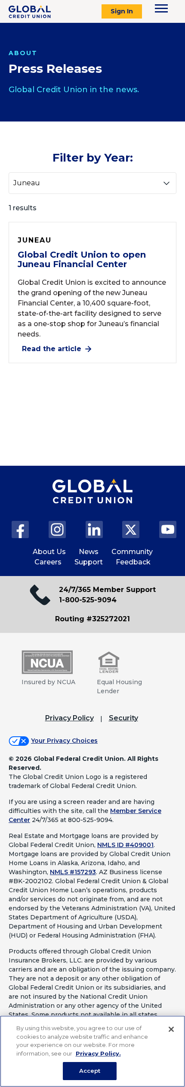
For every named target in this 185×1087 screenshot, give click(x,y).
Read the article (51, 349)
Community (132, 552)
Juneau (35, 240)
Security (123, 718)
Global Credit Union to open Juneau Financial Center (82, 259)
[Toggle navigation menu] (161, 8)
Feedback (133, 562)
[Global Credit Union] (30, 11)
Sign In (122, 11)
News (89, 552)
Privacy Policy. (98, 1053)
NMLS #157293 (73, 872)
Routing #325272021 (92, 619)
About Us (49, 552)
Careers (48, 562)
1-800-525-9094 (88, 600)
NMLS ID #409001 (125, 845)
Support (88, 562)
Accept (90, 1070)
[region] (92, 1051)
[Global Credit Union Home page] (92, 500)
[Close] (171, 1029)
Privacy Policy (69, 718)
